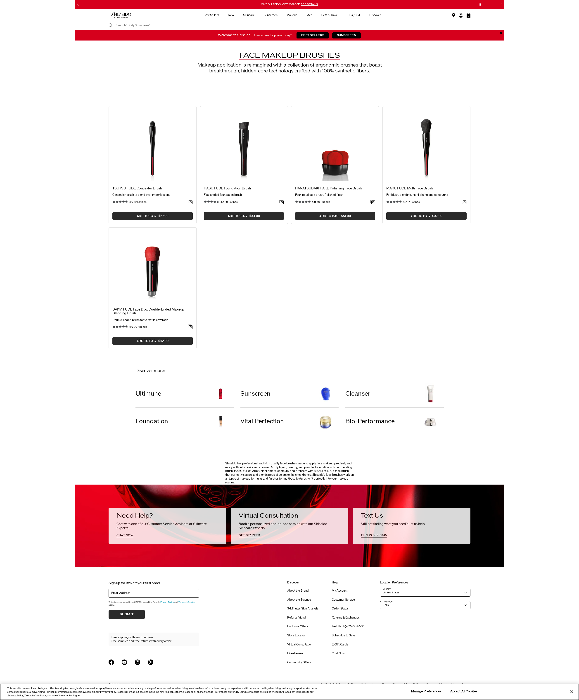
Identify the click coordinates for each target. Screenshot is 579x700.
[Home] (121, 15)
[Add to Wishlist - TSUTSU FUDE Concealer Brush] (190, 202)
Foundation (151, 421)
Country (387, 589)
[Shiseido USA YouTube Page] (124, 662)
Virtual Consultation (299, 644)
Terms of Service (186, 602)
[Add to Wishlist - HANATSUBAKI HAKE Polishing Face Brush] (372, 202)
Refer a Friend (296, 617)
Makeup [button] (292, 15)
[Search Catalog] (111, 25)
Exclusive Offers (297, 626)
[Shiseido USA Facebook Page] (111, 662)
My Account (339, 590)
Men (309, 15)
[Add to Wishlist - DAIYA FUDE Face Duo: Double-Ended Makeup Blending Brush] (190, 327)
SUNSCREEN (346, 35)
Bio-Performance (370, 421)
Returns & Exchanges (346, 617)
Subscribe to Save (343, 635)
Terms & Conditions (35, 695)
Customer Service (343, 599)
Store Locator (296, 635)
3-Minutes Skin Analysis (302, 608)
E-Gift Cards (340, 644)
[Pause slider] (480, 4)
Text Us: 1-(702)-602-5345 (349, 626)
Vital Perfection (262, 421)
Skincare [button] (249, 15)
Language (387, 601)
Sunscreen (255, 393)
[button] (468, 15)
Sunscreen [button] (271, 15)
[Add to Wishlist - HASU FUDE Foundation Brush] (281, 202)
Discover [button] (375, 15)
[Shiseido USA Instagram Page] (137, 662)
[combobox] (293, 25)
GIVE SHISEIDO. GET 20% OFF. (290, 4)
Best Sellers (211, 15)
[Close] (572, 692)
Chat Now (338, 653)
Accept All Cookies (463, 691)
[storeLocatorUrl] (453, 15)
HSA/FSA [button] (353, 15)
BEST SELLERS (312, 35)
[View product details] (152, 146)
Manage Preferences (426, 691)
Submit (127, 614)
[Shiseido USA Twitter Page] (150, 662)
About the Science (299, 599)
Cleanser (357, 393)
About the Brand (298, 590)
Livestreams (295, 653)
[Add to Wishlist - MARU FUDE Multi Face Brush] (464, 202)
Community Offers (299, 662)
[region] (289, 692)
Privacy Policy (167, 602)
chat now (124, 535)
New (231, 15)
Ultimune (148, 393)
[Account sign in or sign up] (461, 15)
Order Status (340, 608)
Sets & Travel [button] (329, 15)
